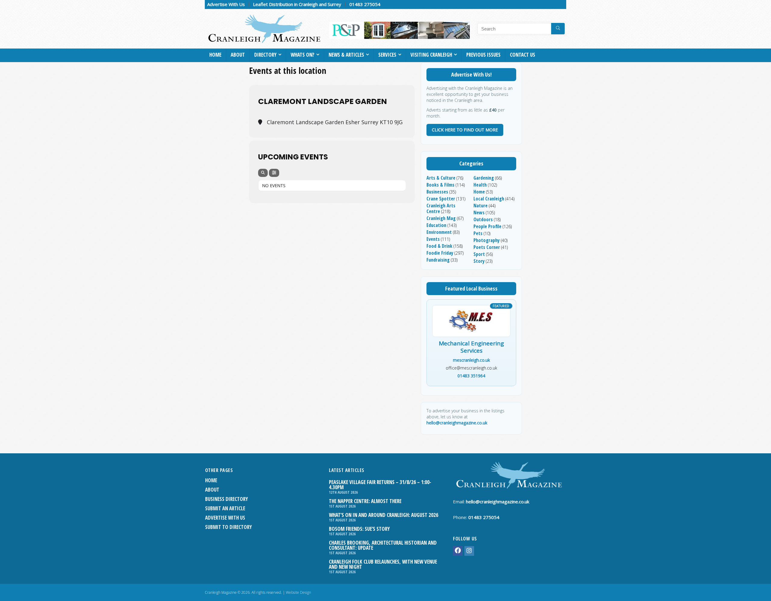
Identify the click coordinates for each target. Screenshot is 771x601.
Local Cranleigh (488, 198)
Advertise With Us (226, 4)
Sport (479, 254)
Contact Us (522, 54)
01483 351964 (471, 376)
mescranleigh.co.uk (471, 360)
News (479, 212)
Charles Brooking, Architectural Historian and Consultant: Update (383, 545)
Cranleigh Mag (441, 218)
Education (436, 225)
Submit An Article (225, 508)
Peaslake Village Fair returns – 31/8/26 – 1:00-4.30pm (380, 485)
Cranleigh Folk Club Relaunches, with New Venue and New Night (383, 564)
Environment (439, 232)
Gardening (483, 178)
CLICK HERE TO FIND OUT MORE (465, 130)
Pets (477, 233)
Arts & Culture (440, 178)
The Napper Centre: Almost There (365, 501)
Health (480, 184)
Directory (265, 54)
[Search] (558, 28)
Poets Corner (486, 247)
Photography (486, 240)
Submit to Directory (228, 527)
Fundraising (438, 259)
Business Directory (226, 499)
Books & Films (440, 184)
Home (215, 54)
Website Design (298, 592)
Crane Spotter (440, 198)
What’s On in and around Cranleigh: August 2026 (383, 514)
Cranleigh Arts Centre (440, 208)
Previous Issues (483, 54)
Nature (480, 205)
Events (433, 239)
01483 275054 (364, 4)
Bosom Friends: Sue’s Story (359, 528)
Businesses (437, 191)
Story (479, 261)
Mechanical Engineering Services (471, 347)
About (238, 54)
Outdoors (483, 219)
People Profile (487, 226)
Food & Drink (439, 246)
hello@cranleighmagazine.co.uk (456, 423)
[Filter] (274, 173)
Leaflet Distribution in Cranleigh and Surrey (297, 4)
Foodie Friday (439, 253)
